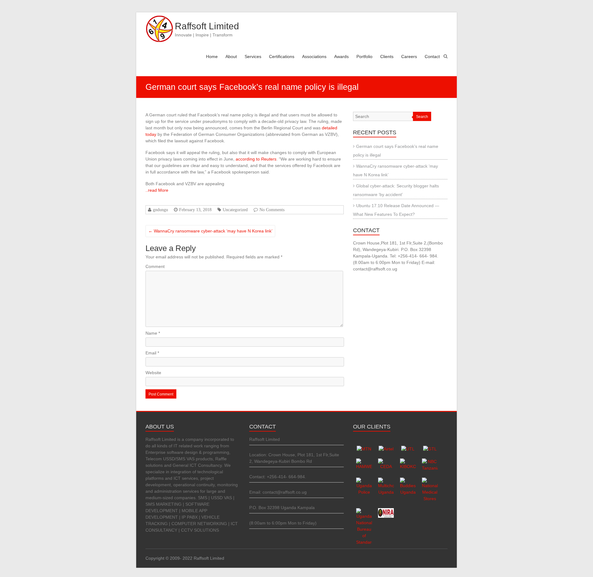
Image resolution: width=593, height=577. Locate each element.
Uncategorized (235, 209)
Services (253, 56)
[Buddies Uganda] (408, 480)
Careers (409, 56)
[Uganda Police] (364, 480)
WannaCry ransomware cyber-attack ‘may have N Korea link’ (210, 230)
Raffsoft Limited (207, 26)
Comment (155, 266)
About (231, 56)
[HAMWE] (364, 461)
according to (256, 159)
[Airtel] (386, 448)
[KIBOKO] (408, 461)
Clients (386, 56)
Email (152, 352)
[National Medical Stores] (430, 480)
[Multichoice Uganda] (386, 480)
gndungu (160, 209)
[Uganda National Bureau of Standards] (364, 511)
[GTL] (430, 448)
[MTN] (364, 448)
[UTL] (407, 448)
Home (212, 56)
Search (422, 117)
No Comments (271, 209)
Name (152, 333)
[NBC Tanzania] (430, 461)
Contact (432, 56)
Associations (314, 56)
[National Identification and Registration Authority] (386, 511)
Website (153, 372)
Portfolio (364, 56)
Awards (341, 56)
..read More (156, 190)
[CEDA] (386, 461)
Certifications (281, 56)
